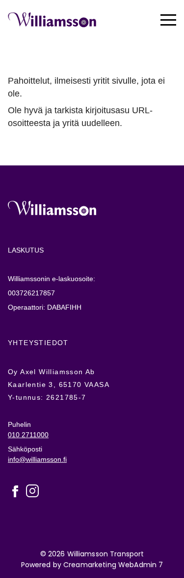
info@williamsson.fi (37, 459)
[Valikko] (168, 19)
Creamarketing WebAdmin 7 (113, 564)
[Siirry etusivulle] (52, 19)
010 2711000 (28, 434)
